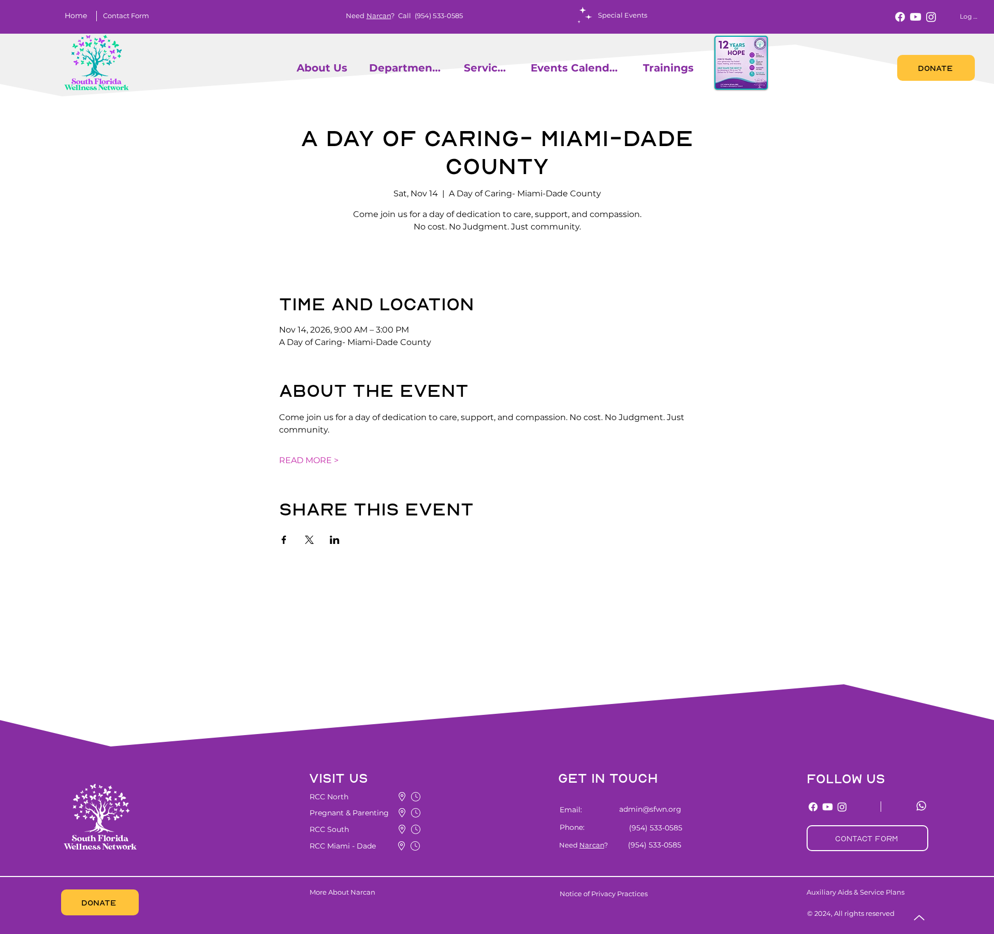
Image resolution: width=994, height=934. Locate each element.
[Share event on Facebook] (284, 540)
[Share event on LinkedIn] (335, 540)
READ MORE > (309, 460)
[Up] (919, 918)
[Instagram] (931, 16)
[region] (292, 68)
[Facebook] (900, 16)
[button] (125, 15)
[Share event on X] (309, 540)
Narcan (379, 15)
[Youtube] (915, 16)
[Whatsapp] (921, 806)
